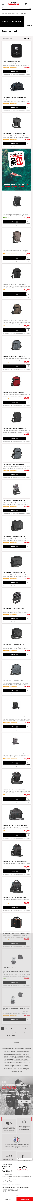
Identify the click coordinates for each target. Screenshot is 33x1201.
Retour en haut (11, 1035)
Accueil (4, 13)
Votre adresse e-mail (7, 1101)
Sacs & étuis (11, 13)
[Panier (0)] (30, 4)
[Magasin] (25, 4)
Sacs (17, 13)
